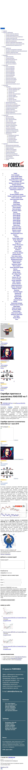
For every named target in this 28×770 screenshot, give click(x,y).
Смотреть (3, 446)
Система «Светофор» (11, 123)
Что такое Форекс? (10, 703)
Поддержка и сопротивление (13, 105)
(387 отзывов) (4, 444)
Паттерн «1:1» (11, 92)
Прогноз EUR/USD (10, 66)
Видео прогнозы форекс (12, 153)
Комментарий (5, 559)
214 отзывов (4, 387)
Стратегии (5, 115)
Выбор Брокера (9, 56)
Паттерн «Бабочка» (12, 96)
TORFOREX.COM (6, 403)
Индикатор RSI (11, 138)
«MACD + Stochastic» (10, 126)
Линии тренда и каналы (11, 103)
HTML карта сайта (7, 749)
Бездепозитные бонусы (11, 59)
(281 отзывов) (4, 463)
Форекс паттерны (10, 726)
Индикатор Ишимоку (13, 142)
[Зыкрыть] (2, 768)
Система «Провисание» (11, 125)
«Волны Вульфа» (10, 116)
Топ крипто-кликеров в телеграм (14, 49)
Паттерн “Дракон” (12, 90)
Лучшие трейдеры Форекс (12, 33)
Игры (4, 46)
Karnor (2, 382)
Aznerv (2, 338)
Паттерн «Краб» (12, 95)
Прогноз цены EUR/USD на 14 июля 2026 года (14, 617)
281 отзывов (4, 365)
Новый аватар (4, 570)
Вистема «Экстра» (10, 118)
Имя (2, 580)
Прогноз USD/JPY (10, 71)
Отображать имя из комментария (10, 575)
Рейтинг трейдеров (8, 32)
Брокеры (5, 55)
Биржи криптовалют (11, 62)
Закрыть (3, 28)
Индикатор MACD (12, 139)
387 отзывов (4, 343)
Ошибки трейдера (10, 109)
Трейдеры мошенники (11, 41)
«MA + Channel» (9, 120)
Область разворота (10, 112)
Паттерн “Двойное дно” (14, 89)
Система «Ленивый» (10, 128)
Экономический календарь (12, 145)
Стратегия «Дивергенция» (12, 130)
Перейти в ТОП (4, 767)
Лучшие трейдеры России (12, 35)
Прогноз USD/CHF (10, 69)
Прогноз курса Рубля (11, 78)
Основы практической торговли (13, 113)
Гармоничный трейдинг (11, 110)
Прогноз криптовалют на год (13, 83)
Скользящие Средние (13, 135)
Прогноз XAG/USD (20, 403)
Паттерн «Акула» (12, 99)
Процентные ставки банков (12, 155)
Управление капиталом (11, 108)
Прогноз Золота (9, 76)
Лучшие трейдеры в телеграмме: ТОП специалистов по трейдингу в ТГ (16, 188)
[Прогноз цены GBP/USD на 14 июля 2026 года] (8, 630)
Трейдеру (5, 143)
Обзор (2, 346)
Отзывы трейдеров (10, 61)
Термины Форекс (10, 158)
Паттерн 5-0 (11, 98)
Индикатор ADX (12, 136)
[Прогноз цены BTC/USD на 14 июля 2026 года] (8, 645)
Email (2, 582)
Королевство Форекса (20, 656)
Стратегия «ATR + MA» (11, 122)
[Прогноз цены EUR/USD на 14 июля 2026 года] (8, 616)
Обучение (5, 85)
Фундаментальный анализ (12, 106)
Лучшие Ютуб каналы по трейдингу (14, 36)
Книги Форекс (9, 156)
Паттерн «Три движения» (14, 100)
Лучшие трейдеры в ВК (11, 38)
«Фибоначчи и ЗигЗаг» (11, 132)
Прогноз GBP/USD (10, 68)
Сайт (2, 585)
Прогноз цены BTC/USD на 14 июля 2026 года (14, 646)
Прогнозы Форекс (5, 404)
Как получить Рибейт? (11, 63)
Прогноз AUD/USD (10, 75)
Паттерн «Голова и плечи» (14, 88)
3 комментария (7, 635)
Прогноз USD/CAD (10, 72)
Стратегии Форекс (10, 152)
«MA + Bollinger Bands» (11, 119)
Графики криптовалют (11, 149)
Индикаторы (9, 133)
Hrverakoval (18, 659)
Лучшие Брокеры (10, 58)
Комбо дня (8, 48)
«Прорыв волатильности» (12, 129)
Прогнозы (5, 65)
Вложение (3, 587)
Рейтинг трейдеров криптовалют (14, 42)
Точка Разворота (5, 360)
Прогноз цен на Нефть (11, 79)
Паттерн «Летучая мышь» (14, 93)
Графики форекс (10, 148)
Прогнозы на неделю (11, 80)
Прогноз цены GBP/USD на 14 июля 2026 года (14, 632)
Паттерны (8, 86)
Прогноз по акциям (10, 82)
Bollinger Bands (12, 140)
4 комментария (7, 620)
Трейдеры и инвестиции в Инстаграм (15, 39)
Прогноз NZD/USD (10, 73)
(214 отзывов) (4, 483)
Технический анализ (10, 102)
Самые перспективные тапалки (13, 53)
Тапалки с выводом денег (12, 52)
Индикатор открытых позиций (13, 146)
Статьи (7, 159)
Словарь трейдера (10, 725)
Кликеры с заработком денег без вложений (16, 51)
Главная (5, 31)
